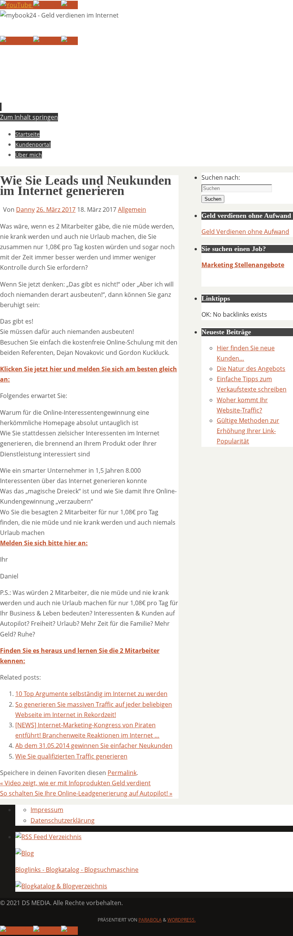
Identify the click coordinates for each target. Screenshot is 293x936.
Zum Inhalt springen (29, 117)
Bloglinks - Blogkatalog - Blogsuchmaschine (76, 869)
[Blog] (24, 853)
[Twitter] (47, 5)
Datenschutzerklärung (63, 820)
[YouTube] (16, 5)
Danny (25, 209)
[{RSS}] (48, 837)
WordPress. (181, 920)
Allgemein (132, 209)
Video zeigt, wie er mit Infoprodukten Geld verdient (75, 783)
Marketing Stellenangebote (242, 265)
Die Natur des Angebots (251, 368)
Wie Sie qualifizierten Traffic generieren (71, 756)
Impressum (47, 810)
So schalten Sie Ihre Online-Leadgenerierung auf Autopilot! (86, 793)
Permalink (122, 772)
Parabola (150, 920)
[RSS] (69, 5)
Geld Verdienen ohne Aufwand (245, 231)
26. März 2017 (56, 209)
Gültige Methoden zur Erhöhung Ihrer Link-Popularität (248, 430)
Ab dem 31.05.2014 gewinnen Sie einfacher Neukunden (93, 745)
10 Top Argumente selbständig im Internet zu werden (91, 694)
